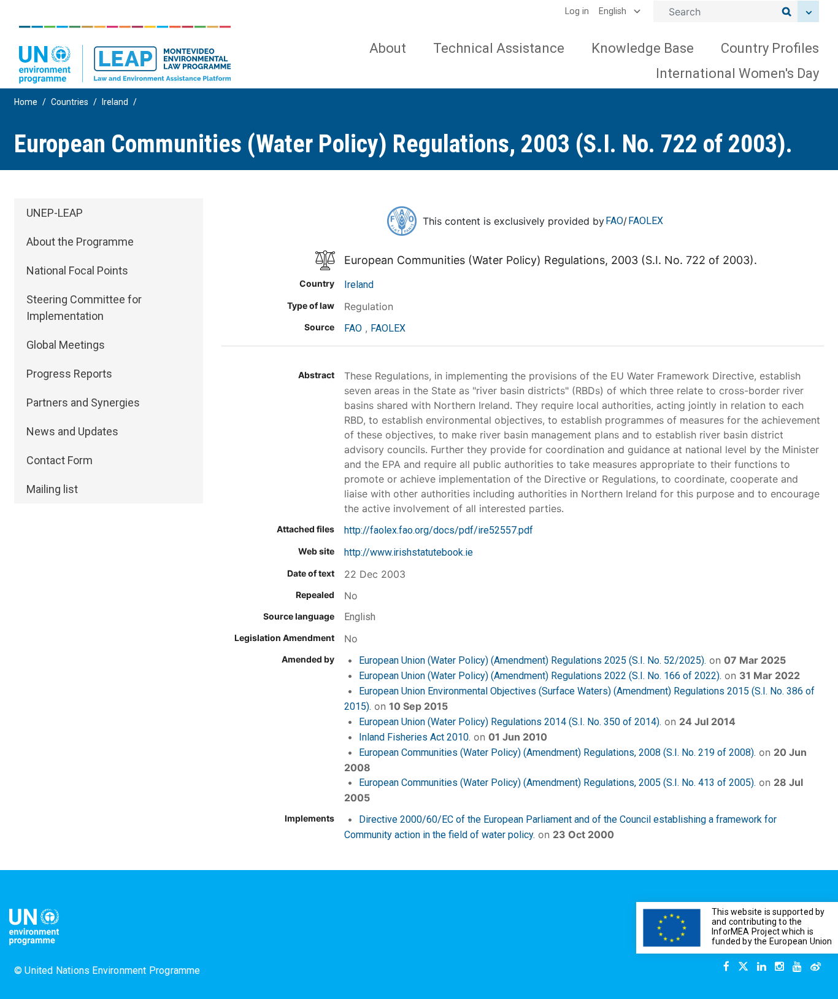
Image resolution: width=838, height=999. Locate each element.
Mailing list (52, 489)
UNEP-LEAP (54, 212)
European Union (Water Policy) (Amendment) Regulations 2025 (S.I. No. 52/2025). (532, 660)
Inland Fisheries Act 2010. (415, 737)
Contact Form (59, 460)
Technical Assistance (498, 48)
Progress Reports (69, 373)
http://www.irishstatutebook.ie (408, 552)
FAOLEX (645, 221)
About (387, 48)
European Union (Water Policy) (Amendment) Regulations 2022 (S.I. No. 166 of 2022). (540, 676)
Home (25, 102)
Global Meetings (65, 344)
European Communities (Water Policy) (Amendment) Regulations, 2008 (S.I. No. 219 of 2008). (557, 752)
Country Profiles (770, 48)
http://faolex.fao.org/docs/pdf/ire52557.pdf (438, 530)
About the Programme (80, 241)
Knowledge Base (642, 48)
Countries (69, 102)
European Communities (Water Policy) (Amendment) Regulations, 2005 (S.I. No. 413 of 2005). (557, 782)
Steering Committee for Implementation (84, 307)
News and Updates (72, 431)
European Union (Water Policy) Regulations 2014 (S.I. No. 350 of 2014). (510, 722)
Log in (577, 11)
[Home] (125, 55)
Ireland (115, 102)
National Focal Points (77, 270)
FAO (614, 221)
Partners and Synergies (83, 402)
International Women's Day (737, 73)
